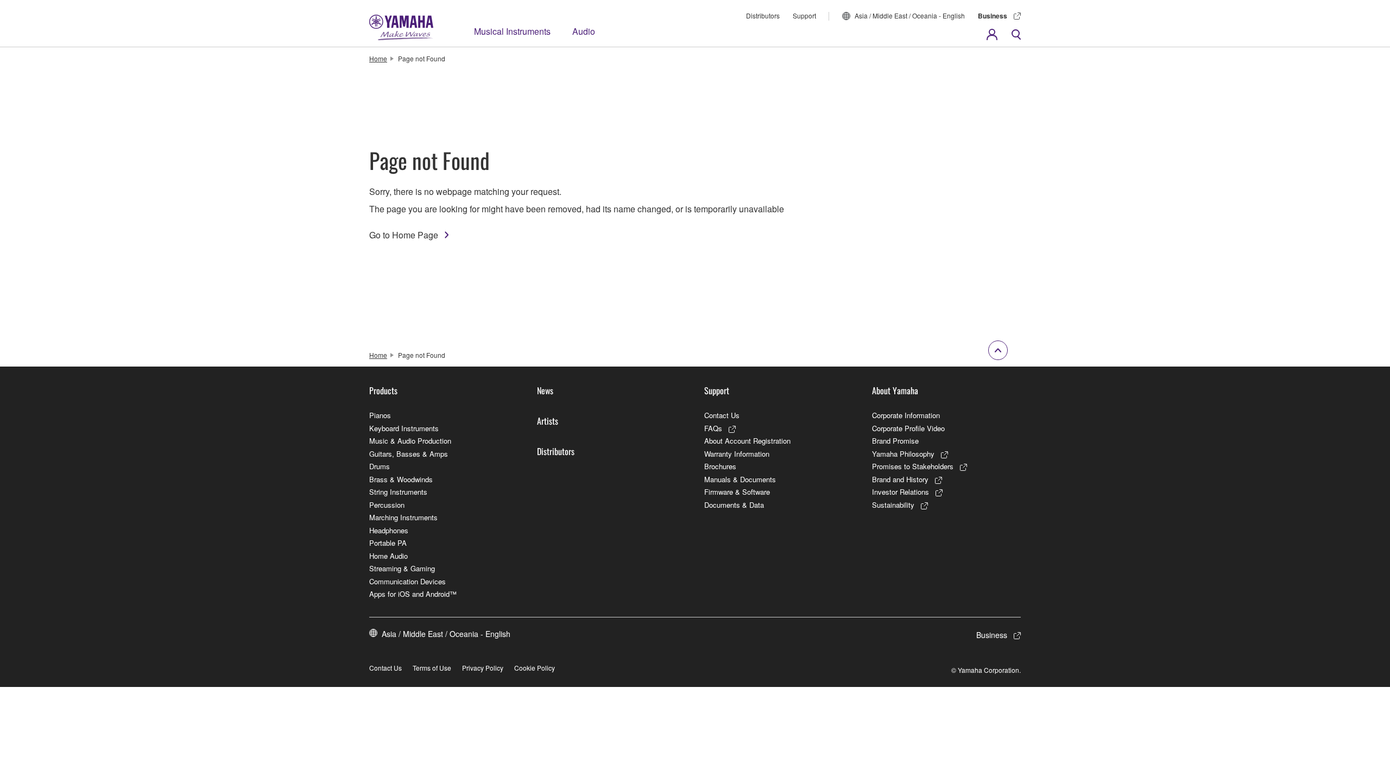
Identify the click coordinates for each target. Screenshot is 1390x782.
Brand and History (900, 479)
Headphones (388, 530)
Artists (547, 420)
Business (992, 16)
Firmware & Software (737, 492)
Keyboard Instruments (404, 428)
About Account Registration (747, 441)
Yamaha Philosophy (903, 454)
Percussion (387, 505)
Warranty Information (736, 454)
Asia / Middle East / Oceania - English (910, 15)
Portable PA (388, 543)
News (545, 390)
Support (804, 15)
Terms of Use (432, 667)
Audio (583, 31)
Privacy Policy (482, 667)
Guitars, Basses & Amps (408, 454)
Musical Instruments (512, 31)
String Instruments (398, 492)
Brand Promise (895, 441)
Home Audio (388, 556)
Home (378, 58)
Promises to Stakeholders (912, 466)
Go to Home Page (403, 235)
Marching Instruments (403, 517)
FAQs (713, 428)
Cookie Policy (534, 667)
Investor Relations (900, 492)
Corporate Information (906, 415)
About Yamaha (895, 390)
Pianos (380, 415)
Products (383, 390)
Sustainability (893, 505)
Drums (379, 466)
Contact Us (722, 415)
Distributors (763, 15)
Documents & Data (734, 505)
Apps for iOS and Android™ (413, 594)
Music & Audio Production (410, 441)
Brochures (720, 466)
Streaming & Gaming (402, 568)
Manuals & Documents (740, 479)
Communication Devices (407, 581)
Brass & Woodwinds (401, 479)
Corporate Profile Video (908, 428)
